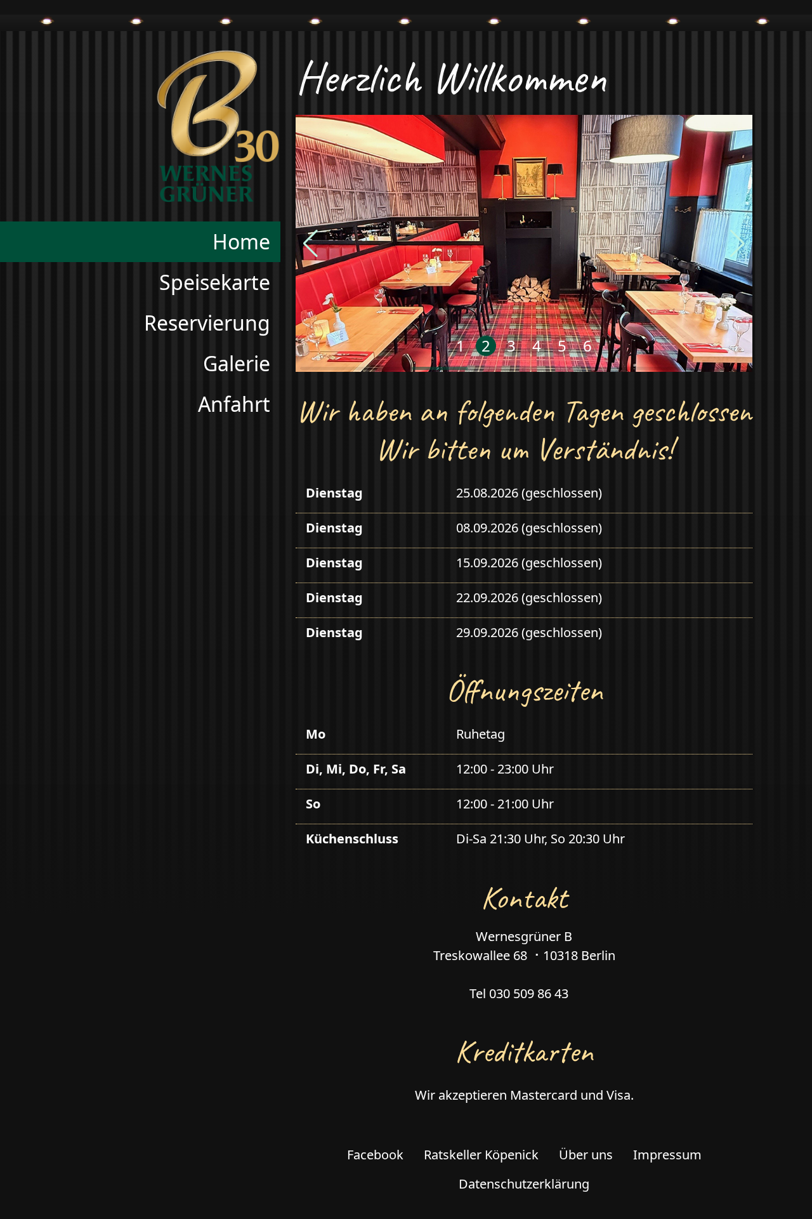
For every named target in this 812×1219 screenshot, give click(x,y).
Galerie (236, 363)
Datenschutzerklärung (524, 1183)
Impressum (667, 1154)
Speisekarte (214, 282)
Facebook (375, 1154)
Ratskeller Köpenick (481, 1154)
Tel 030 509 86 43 (518, 993)
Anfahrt (234, 404)
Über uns (586, 1154)
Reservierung (207, 322)
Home (241, 241)
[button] (310, 244)
